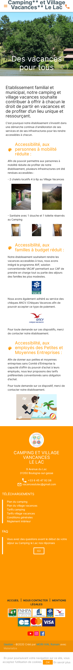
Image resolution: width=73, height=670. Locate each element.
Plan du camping (17, 501)
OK (48, 662)
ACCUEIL (13, 600)
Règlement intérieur (19, 521)
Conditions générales (20, 517)
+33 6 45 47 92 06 (39, 480)
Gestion (9, 644)
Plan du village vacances (22, 505)
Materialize (10, 648)
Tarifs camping (16, 509)
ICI (39, 550)
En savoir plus (62, 662)
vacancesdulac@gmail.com (36, 484)
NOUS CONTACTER (35, 600)
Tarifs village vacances (21, 513)
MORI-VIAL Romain (48, 644)
